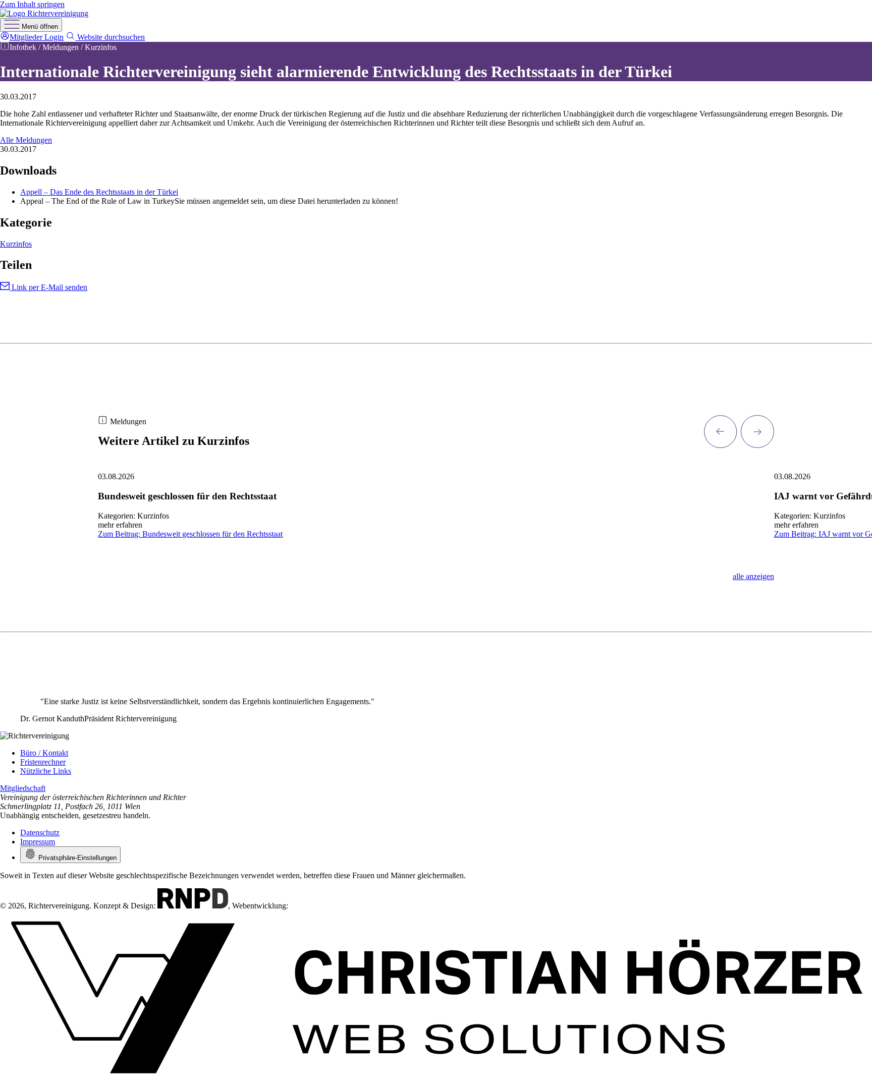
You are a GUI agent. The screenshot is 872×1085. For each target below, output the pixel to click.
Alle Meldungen (26, 140)
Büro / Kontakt (44, 753)
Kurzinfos (16, 244)
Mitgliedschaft (22, 788)
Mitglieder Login (37, 37)
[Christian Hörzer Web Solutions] (436, 1080)
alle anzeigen (753, 576)
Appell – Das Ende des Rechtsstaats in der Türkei (99, 192)
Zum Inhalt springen (32, 4)
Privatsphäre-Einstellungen (76, 858)
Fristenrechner (43, 762)
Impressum (37, 841)
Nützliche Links (45, 771)
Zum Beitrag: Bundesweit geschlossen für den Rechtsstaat (190, 534)
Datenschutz (40, 832)
